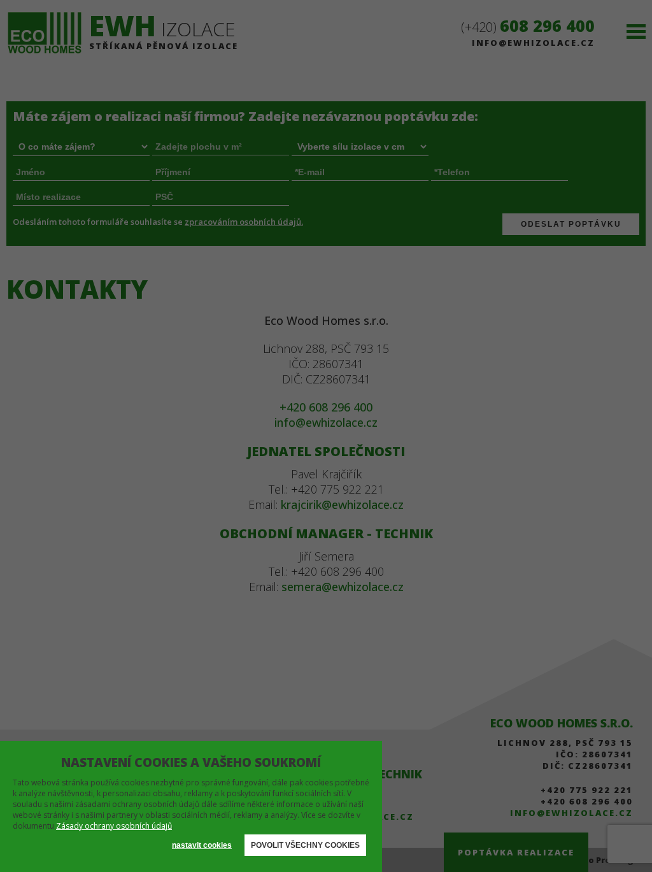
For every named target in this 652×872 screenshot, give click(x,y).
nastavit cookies (202, 845)
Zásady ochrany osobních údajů (114, 825)
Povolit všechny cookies (305, 845)
